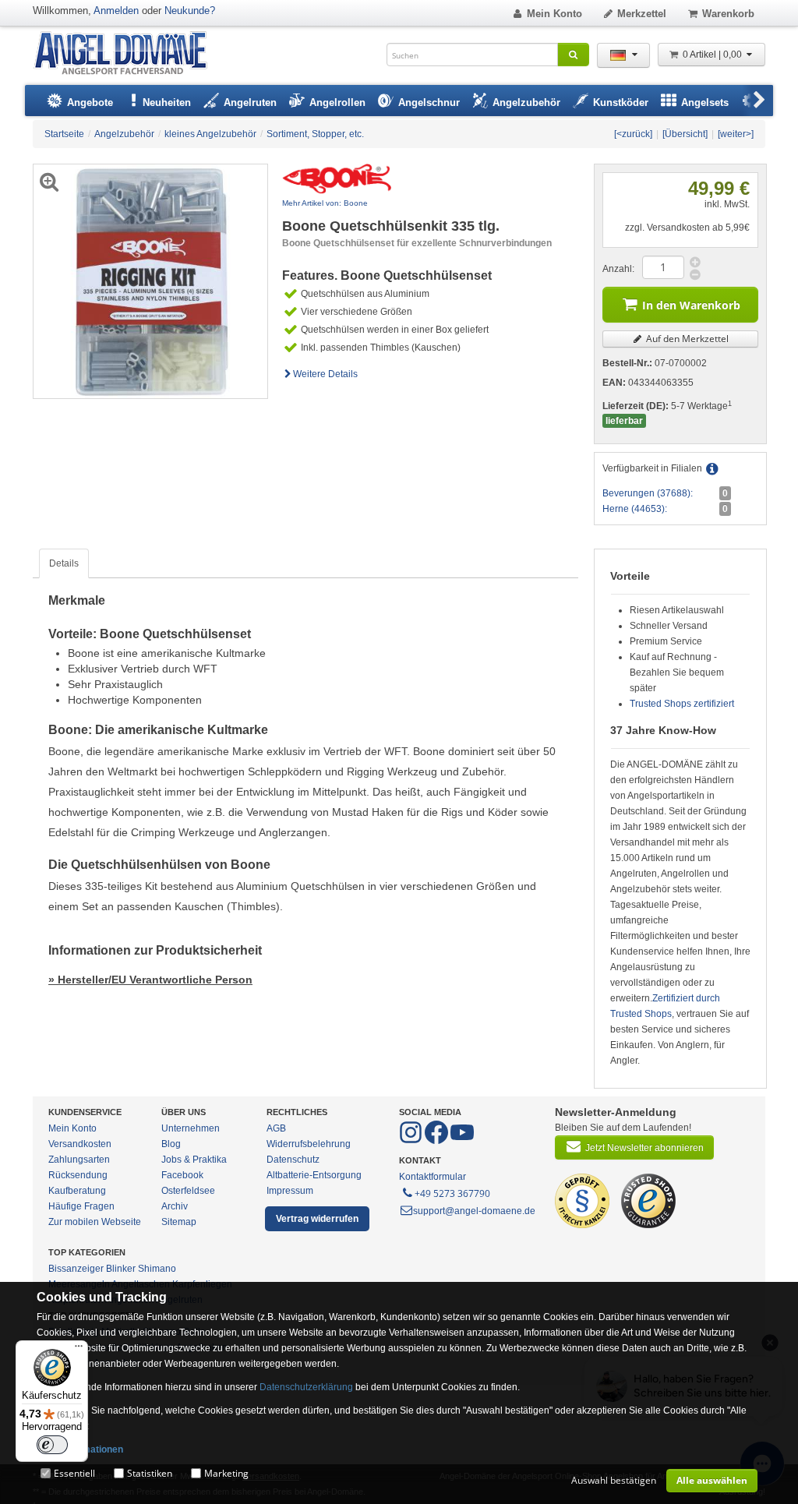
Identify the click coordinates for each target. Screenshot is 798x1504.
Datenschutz (293, 1159)
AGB (276, 1128)
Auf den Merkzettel (686, 338)
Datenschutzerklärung (306, 1387)
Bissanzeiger (76, 1268)
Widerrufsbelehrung (309, 1144)
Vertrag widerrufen (317, 1218)
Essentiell (74, 1473)
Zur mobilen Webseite (94, 1221)
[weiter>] (736, 134)
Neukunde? (189, 10)
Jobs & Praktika (194, 1159)
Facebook (182, 1175)
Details (64, 563)
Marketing (226, 1473)
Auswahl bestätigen (613, 1480)
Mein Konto (554, 13)
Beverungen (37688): (647, 493)
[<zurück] (633, 134)
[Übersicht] (685, 134)
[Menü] (78, 1349)
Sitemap (178, 1221)
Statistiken (149, 1473)
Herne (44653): (634, 508)
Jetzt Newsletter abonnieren (644, 1147)
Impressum (290, 1190)
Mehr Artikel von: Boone (325, 203)
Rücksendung (78, 1175)
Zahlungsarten (79, 1159)
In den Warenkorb (691, 305)
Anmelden (116, 10)
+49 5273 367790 (452, 1193)
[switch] (52, 1444)
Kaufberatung (77, 1190)
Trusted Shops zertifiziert (682, 703)
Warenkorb (728, 13)
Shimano (157, 1268)
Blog (171, 1144)
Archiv (174, 1206)
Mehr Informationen (80, 1449)
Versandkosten (79, 1144)
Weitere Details (325, 374)
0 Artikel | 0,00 (713, 54)
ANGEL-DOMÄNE (128, 54)
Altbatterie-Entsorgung (314, 1175)
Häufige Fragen (81, 1206)
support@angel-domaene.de (474, 1211)
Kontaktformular (432, 1176)
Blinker (121, 1268)
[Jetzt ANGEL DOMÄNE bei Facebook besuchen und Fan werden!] (412, 1140)
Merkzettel (641, 13)
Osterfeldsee (188, 1190)
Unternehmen (190, 1128)
